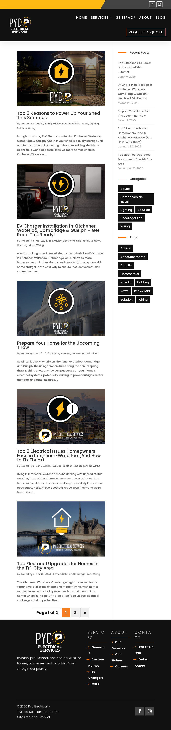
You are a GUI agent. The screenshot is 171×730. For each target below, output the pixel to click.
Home (81, 17)
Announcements (132, 257)
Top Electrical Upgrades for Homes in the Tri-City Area (58, 566)
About (145, 17)
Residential (142, 291)
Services (100, 17)
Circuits (126, 265)
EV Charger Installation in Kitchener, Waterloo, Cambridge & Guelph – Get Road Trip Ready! (58, 230)
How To (126, 282)
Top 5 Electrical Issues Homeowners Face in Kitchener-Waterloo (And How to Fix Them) (59, 455)
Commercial (129, 274)
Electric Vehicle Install (75, 123)
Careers (121, 666)
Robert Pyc (27, 123)
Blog (161, 17)
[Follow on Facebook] (152, 4)
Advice (56, 123)
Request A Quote (146, 32)
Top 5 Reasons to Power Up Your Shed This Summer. (58, 115)
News (124, 291)
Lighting (94, 123)
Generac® (125, 17)
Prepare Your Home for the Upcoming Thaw (58, 345)
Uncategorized (26, 245)
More (96, 684)
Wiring (32, 128)
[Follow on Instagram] (159, 4)
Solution (22, 128)
